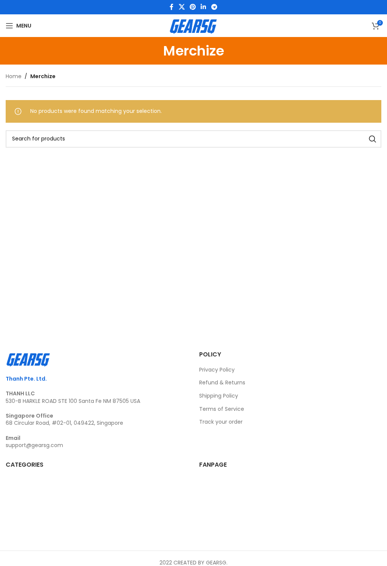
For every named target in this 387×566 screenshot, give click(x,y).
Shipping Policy (218, 395)
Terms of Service (221, 409)
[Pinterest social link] (192, 7)
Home (14, 76)
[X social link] (181, 7)
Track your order (221, 422)
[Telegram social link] (214, 7)
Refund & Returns (222, 382)
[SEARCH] (372, 139)
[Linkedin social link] (203, 7)
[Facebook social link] (171, 7)
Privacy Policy (217, 369)
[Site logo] (193, 25)
